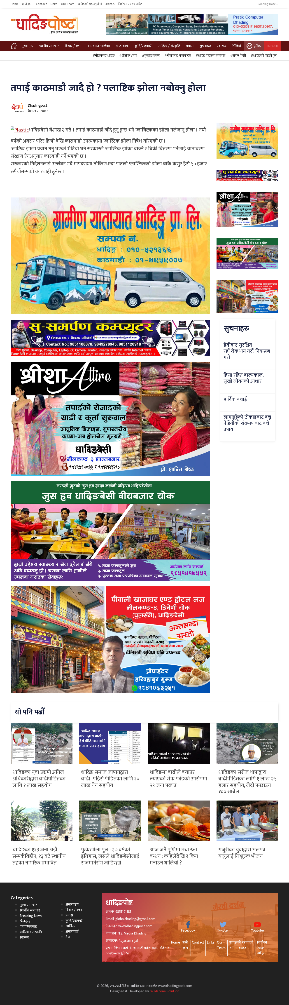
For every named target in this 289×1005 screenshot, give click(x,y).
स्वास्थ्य (221, 46)
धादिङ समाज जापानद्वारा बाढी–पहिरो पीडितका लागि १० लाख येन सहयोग (110, 779)
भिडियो (236, 46)
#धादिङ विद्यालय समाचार (209, 56)
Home (15, 4)
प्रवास (189, 46)
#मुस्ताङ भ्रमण (150, 56)
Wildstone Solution (164, 991)
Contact (41, 4)
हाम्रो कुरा (27, 4)
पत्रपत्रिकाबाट (28, 927)
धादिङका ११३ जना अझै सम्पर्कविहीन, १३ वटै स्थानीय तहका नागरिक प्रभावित (39, 856)
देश (67, 937)
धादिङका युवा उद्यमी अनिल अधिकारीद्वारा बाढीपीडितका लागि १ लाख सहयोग (38, 779)
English (272, 46)
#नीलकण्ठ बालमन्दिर (177, 56)
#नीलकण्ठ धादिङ (102, 56)
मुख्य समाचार (28, 905)
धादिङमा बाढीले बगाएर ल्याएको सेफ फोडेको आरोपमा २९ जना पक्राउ (178, 779)
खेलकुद (25, 921)
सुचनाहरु (205, 46)
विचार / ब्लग (73, 46)
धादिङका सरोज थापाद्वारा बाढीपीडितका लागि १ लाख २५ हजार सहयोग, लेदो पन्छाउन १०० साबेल (247, 782)
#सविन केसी (237, 56)
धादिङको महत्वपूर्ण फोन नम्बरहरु (96, 4)
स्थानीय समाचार (48, 46)
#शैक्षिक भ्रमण (127, 56)
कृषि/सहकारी (143, 46)
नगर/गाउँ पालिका (98, 46)
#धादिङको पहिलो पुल (263, 56)
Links (54, 4)
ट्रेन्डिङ (257, 46)
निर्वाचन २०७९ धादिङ (130, 4)
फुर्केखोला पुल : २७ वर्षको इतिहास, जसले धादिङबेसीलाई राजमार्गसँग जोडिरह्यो (110, 856)
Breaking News (31, 916)
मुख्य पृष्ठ (27, 46)
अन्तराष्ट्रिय (72, 905)
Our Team (67, 4)
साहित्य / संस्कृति (169, 46)
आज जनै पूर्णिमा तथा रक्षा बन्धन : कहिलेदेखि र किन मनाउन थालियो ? (174, 856)
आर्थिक (70, 926)
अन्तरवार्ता (122, 46)
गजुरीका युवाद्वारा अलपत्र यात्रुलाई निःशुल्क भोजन (241, 853)
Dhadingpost (37, 106)
